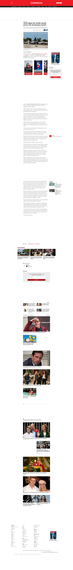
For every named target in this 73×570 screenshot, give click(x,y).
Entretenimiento (25, 533)
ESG (46, 6)
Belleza (12, 545)
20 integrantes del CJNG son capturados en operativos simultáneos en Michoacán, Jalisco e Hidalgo (58, 192)
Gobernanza (24, 546)
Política (24, 6)
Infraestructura (25, 540)
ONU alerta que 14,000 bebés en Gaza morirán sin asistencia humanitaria (23, 257)
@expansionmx (29, 51)
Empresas (19, 6)
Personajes (35, 544)
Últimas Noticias (14, 6)
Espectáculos (13, 542)
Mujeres (49, 6)
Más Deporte (36, 538)
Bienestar (35, 545)
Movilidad (24, 547)
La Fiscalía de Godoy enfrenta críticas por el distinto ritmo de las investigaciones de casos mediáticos (58, 186)
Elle (23, 526)
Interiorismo (24, 542)
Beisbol (35, 535)
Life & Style (24, 531)
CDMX (12, 537)
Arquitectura (24, 541)
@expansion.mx (37, 550)
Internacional (33, 6)
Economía (28, 6)
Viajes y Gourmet (13, 546)
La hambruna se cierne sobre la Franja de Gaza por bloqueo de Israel (49, 257)
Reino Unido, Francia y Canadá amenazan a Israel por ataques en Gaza (36, 257)
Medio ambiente (25, 544)
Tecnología (38, 6)
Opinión (35, 527)
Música (24, 535)
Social (23, 545)
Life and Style (55, 6)
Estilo (23, 532)
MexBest (35, 541)
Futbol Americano (36, 536)
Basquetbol (35, 537)
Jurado (35, 547)
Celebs (24, 529)
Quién (12, 541)
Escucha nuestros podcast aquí (56, 136)
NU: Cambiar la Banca (55, 64)
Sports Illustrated (36, 534)
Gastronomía (36, 542)
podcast (53, 135)
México (56, 189)
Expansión (27, 264)
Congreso (12, 536)
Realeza (12, 543)
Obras (43, 6)
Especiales (35, 532)
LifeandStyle (13, 532)
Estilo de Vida (36, 546)
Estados (12, 538)
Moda (12, 544)
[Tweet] (44, 30)
